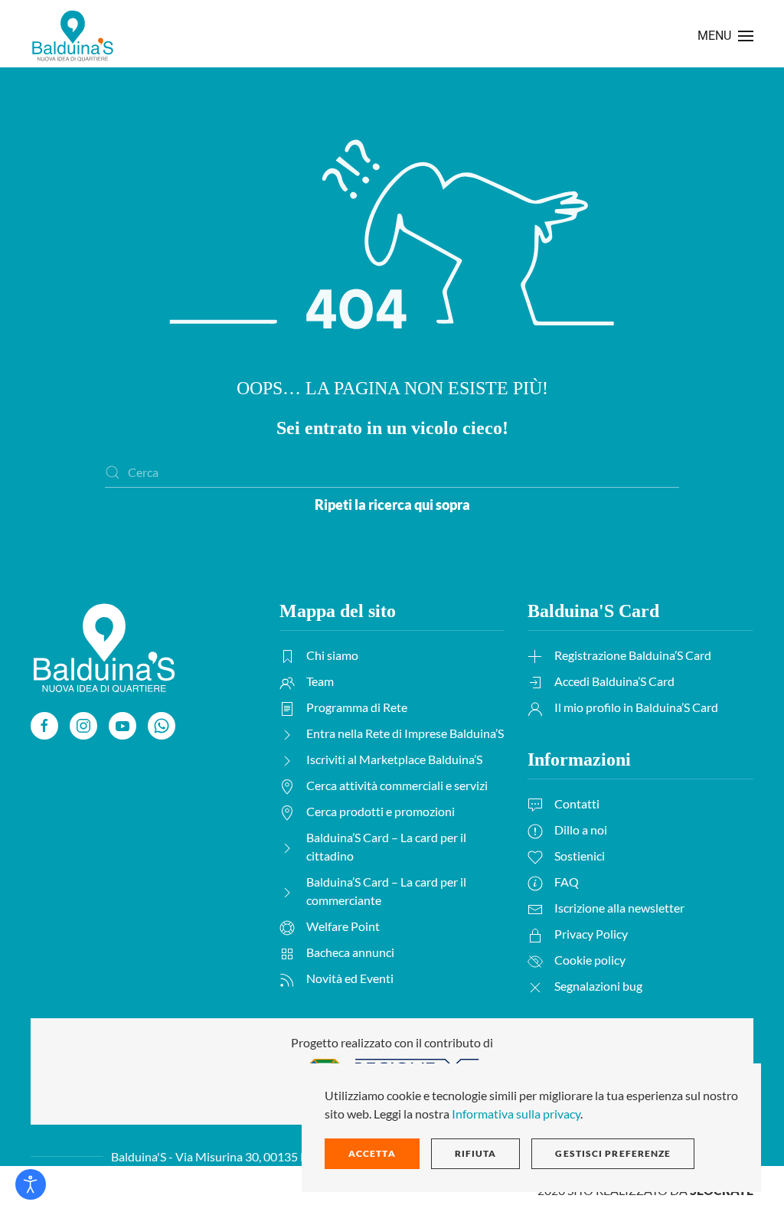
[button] (725, 36)
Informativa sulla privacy (516, 1113)
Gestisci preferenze (613, 1153)
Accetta (372, 1153)
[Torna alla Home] (73, 36)
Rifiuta (476, 1153)
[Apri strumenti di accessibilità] (30, 1184)
